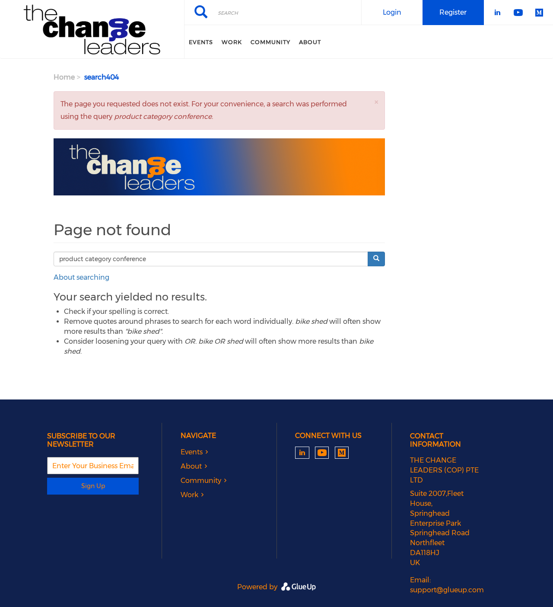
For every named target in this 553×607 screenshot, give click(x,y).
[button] (376, 101)
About (310, 41)
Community (270, 41)
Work (232, 41)
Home (64, 77)
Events (201, 41)
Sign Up (93, 486)
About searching (81, 277)
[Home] (92, 29)
